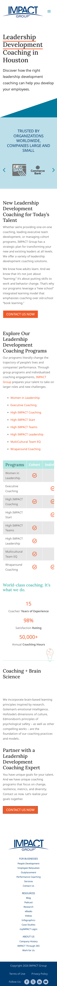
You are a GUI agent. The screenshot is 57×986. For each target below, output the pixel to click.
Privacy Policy (40, 973)
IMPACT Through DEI (28, 945)
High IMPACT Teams (23, 427)
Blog (28, 897)
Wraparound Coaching (25, 449)
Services (28, 881)
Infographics (28, 920)
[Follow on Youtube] (45, 981)
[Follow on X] (33, 981)
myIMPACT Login (28, 929)
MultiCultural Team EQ (25, 442)
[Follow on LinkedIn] (39, 981)
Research (28, 906)
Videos (28, 915)
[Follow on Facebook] (26, 981)
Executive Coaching (23, 405)
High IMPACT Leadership (26, 434)
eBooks (28, 911)
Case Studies (28, 924)
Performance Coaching (28, 876)
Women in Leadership (25, 398)
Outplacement (28, 872)
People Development (28, 863)
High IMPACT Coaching (25, 412)
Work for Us (28, 950)
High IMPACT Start (22, 420)
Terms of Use (17, 973)
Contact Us (28, 885)
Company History (28, 941)
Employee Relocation (29, 867)
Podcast (28, 902)
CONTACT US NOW (20, 314)
